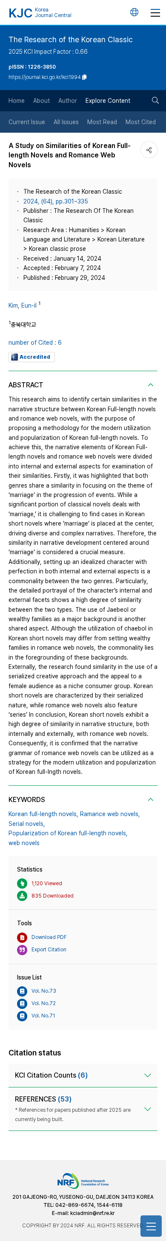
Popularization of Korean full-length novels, (68, 833)
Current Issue (27, 122)
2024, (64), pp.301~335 (55, 201)
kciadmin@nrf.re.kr (92, 1213)
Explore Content (108, 100)
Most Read (102, 122)
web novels (24, 843)
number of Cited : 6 (35, 342)
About (41, 100)
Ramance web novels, (110, 814)
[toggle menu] (155, 12)
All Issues (66, 122)
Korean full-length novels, (43, 814)
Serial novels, (27, 823)
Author (67, 100)
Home (17, 100)
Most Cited (141, 122)
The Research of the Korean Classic (71, 39)
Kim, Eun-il (23, 305)
